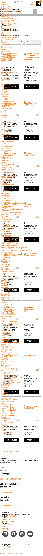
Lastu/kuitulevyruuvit (9, 240)
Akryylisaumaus (7, 252)
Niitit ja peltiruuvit (7, 372)
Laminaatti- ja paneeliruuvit (11, 238)
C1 (2, 112)
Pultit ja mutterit (7, 361)
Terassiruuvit (6, 79)
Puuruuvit (4, 68)
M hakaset (5, 93)
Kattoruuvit (5, 165)
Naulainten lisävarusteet (10, 342)
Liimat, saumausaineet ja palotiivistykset (16, 250)
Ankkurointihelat (7, 347)
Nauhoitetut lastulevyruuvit (11, 249)
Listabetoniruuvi (7, 198)
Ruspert (4, 74)
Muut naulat (5, 339)
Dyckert (4, 302)
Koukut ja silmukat (8, 401)
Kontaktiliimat (6, 261)
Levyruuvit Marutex (8, 380)
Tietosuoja (6, 546)
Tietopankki (5, 418)
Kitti (2, 257)
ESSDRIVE (4, 110)
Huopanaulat (6, 332)
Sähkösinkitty (6, 54)
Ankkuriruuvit (6, 157)
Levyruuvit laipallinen (9, 379)
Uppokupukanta (7, 146)
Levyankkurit (5, 223)
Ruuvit (3, 370)
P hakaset (4, 98)
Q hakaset (5, 96)
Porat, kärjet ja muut (9, 399)
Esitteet (4, 420)
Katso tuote (12, 440)
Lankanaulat (5, 334)
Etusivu (3, 3)
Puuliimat (4, 268)
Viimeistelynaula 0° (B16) (10, 15)
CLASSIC (4, 152)
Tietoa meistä (7, 524)
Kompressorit (6, 344)
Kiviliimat (4, 259)
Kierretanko (5, 365)
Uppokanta (5, 106)
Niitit (2, 391)
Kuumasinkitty (6, 25)
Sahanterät (5, 408)
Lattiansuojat (6, 405)
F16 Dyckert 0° (6, 306)
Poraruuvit (5, 386)
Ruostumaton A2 (7, 141)
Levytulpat (5, 224)
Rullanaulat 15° (6, 297)
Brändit (3, 417)
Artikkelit (4, 425)
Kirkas (3, 27)
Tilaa (2, 467)
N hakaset (4, 94)
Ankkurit (4, 190)
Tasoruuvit (5, 216)
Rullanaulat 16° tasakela (10, 23)
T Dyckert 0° (6, 318)
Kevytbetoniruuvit (8, 197)
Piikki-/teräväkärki (7, 164)
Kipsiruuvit (5, 233)
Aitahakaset (5, 87)
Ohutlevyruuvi (6, 178)
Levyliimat (4, 262)
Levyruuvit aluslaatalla (9, 375)
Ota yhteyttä (6, 492)
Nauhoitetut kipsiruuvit (9, 243)
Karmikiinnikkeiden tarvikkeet (12, 214)
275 (18, 451)
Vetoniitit (4, 392)
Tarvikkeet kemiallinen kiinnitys (13, 204)
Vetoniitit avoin (6, 394)
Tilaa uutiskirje (16, 553)
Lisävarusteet (6, 276)
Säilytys (4, 413)
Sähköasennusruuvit (8, 184)
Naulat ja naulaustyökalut (10, 278)
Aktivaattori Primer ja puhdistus (13, 254)
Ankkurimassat (6, 191)
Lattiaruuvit (5, 171)
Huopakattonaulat (8, 39)
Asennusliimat (6, 256)
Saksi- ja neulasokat (8, 410)
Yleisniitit (4, 396)
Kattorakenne (6, 349)
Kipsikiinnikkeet (6, 219)
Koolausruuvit (6, 167)
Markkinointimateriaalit (9, 422)
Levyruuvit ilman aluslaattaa (11, 377)
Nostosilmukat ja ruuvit (10, 368)
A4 (2, 82)
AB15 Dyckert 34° (8, 314)
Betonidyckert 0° (7, 316)
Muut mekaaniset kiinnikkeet (12, 202)
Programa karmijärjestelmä (11, 212)
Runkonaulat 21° (7, 42)
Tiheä (3, 65)
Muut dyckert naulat (8, 20)
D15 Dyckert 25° (7, 311)
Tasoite (4, 275)
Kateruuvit (5, 160)
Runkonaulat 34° (7, 49)
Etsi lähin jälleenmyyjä (10, 479)
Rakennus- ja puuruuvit (9, 103)
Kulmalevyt (5, 351)
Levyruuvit (5, 373)
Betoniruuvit (5, 193)
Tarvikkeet (5, 75)
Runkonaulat (5, 41)
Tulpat (3, 205)
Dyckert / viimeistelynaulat (11, 11)
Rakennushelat (6, 346)
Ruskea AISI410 (7, 84)
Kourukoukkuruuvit (8, 169)
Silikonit (3, 273)
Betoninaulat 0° (7, 290)
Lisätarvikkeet (6, 398)
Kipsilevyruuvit (6, 60)
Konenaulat (5, 8)
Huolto (3, 431)
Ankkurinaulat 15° (7, 299)
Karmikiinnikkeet (7, 207)
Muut (3, 67)
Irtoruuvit (4, 77)
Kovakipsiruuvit (6, 236)
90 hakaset (5, 91)
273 (11, 451)
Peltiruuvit (5, 387)
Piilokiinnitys (5, 155)
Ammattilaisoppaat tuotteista (13, 530)
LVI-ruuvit (4, 174)
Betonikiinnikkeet (7, 188)
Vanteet (4, 358)
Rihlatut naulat (6, 337)
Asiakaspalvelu (8, 521)
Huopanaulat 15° (7, 301)
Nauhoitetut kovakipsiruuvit (11, 245)
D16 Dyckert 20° (7, 309)
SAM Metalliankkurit (8, 226)
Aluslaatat (4, 363)
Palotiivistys (5, 264)
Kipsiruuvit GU (6, 231)
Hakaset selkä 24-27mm (10, 325)
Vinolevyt (4, 360)
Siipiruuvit (4, 183)
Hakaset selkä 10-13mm (10, 323)
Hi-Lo (3, 63)
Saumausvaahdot (7, 271)
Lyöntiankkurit (6, 200)
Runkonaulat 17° (7, 283)
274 (15, 451)
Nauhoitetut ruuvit (8, 176)
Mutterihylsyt (6, 406)
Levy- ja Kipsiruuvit (8, 228)
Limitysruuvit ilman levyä (10, 382)
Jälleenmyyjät (6, 415)
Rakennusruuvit (7, 179)
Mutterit (4, 366)
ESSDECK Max (6, 153)
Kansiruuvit (5, 148)
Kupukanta (5, 134)
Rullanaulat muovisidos (9, 37)
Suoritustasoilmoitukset (10, 427)
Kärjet (3, 403)
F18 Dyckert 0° (6, 304)
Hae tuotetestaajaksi (10, 505)
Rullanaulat (5, 22)
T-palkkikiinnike (6, 356)
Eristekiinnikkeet (7, 195)
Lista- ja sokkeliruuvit (9, 172)
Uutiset (3, 424)
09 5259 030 (11, 516)
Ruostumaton (6, 28)
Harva (3, 61)
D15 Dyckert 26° (7, 313)
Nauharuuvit (5, 58)
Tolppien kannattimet (9, 354)
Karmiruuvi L (5, 210)
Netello (7, 548)
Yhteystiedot (6, 432)
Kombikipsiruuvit (7, 235)
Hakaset (4, 86)
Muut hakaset (6, 100)
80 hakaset (5, 89)
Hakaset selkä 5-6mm (9, 321)
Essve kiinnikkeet (7, 101)
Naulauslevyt (6, 353)
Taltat (3, 412)
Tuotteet (4, 4)
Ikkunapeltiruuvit (7, 186)
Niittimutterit (6, 384)
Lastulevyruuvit (7, 242)
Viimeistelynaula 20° (8, 16)
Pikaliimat (4, 266)
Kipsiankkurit (5, 221)
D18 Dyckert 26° (7, 308)
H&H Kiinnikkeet (7, 6)
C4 (2, 119)
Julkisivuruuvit (6, 158)
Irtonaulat (4, 327)
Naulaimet (4, 340)
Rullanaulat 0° (6, 295)
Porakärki (4, 162)
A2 (2, 80)
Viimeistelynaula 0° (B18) (10, 13)
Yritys (3, 429)
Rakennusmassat (7, 269)
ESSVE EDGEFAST (8, 292)
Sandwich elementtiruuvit (10, 181)
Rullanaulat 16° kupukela (10, 30)
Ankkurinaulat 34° (7, 288)
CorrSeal (4, 115)
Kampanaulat (6, 335)
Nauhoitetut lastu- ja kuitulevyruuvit (15, 247)
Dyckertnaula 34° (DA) (9, 18)
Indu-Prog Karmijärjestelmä (12, 209)
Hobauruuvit (5, 230)
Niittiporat (5, 389)
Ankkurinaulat (6, 9)
